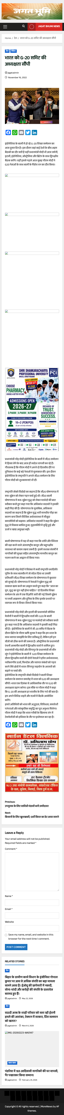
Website (9, 922)
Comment (11, 849)
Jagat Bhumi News (49, 26)
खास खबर (12, 1063)
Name (9, 896)
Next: (32, 815)
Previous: (27, 804)
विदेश (13, 51)
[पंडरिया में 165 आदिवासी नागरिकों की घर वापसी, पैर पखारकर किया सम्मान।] (32, 1049)
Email (8, 909)
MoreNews (47, 1107)
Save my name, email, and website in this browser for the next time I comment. (30, 937)
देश (7, 51)
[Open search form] (23, 27)
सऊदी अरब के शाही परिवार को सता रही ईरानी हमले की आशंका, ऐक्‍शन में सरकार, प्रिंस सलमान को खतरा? (31, 1017)
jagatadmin (13, 73)
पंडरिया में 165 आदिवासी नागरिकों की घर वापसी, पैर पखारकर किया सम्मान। (31, 1073)
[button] (5, 26)
